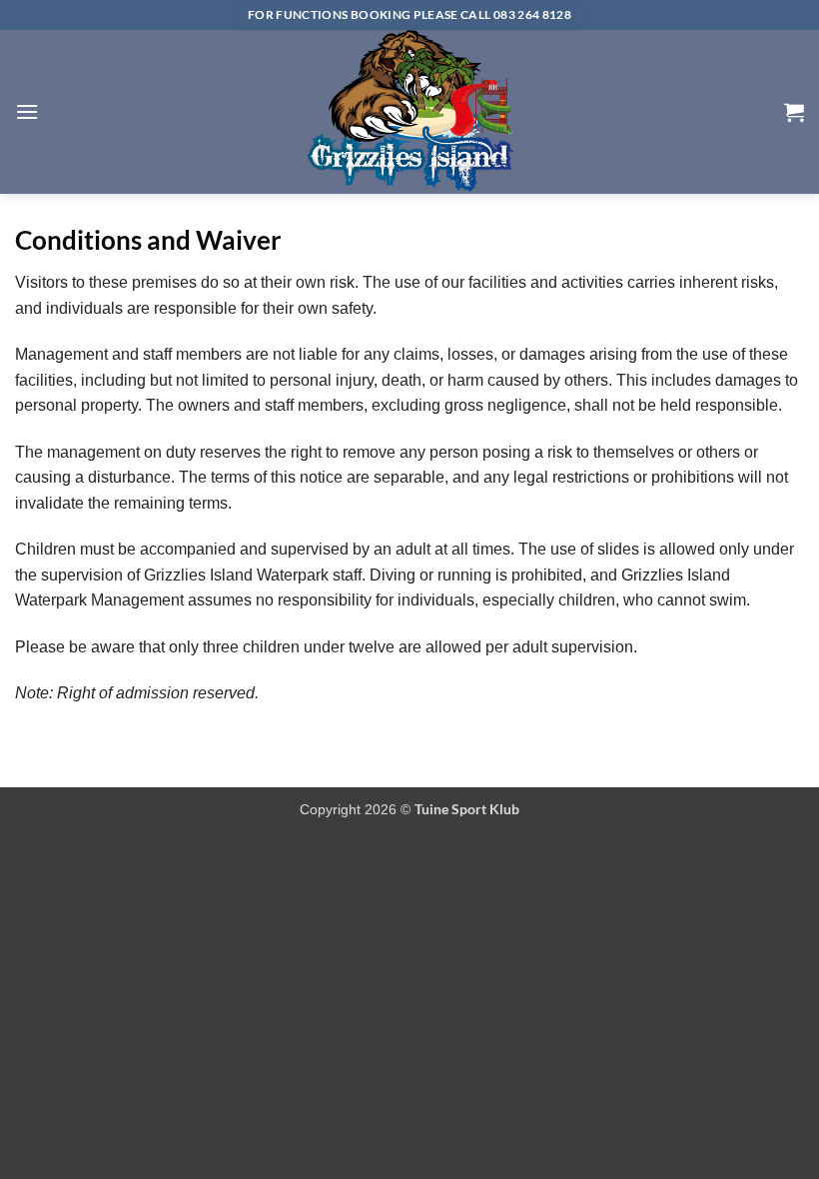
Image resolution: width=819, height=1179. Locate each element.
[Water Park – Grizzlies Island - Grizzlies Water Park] (409, 112)
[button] (27, 111)
